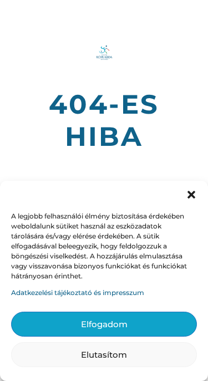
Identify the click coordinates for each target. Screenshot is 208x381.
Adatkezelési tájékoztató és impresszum (77, 292)
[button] (191, 194)
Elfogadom (104, 324)
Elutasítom (104, 354)
